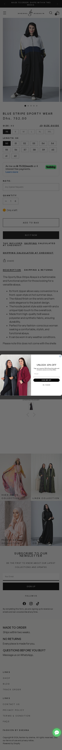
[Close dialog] (60, 356)
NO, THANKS (46, 384)
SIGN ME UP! (46, 380)
